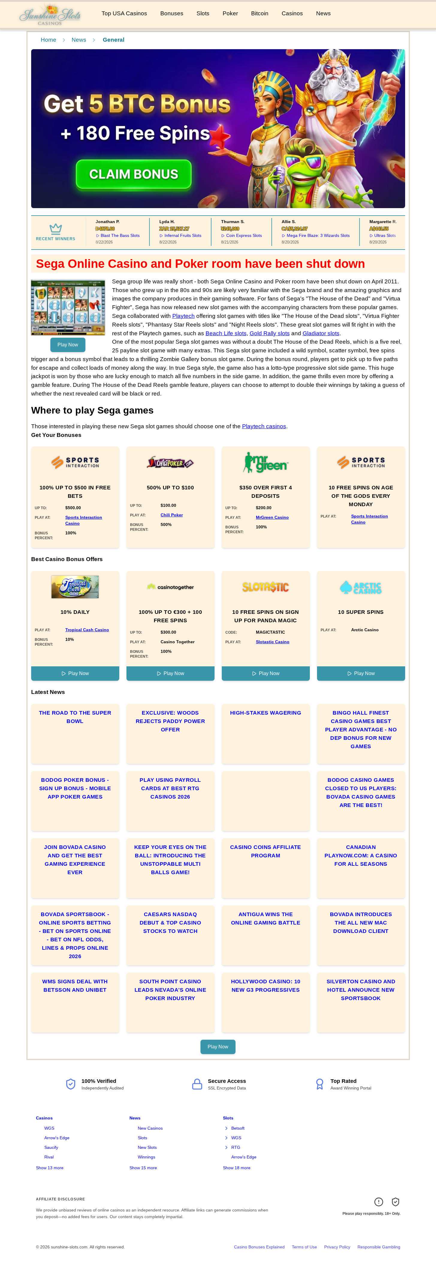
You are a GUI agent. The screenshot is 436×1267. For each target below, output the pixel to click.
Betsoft (238, 1128)
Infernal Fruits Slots (174, 235)
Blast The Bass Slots (111, 235)
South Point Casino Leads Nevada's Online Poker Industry (170, 990)
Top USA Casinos (124, 13)
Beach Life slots (226, 333)
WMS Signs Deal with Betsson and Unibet (75, 986)
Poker (230, 13)
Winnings (146, 1157)
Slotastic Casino (272, 641)
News (323, 13)
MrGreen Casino (272, 517)
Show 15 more (143, 1167)
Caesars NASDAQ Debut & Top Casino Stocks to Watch (170, 922)
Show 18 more (237, 1167)
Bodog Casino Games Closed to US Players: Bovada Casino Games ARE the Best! (360, 792)
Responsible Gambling (378, 1247)
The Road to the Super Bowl (75, 717)
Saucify (51, 1147)
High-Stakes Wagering (265, 713)
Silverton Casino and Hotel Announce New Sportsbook (361, 990)
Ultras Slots (376, 235)
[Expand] (226, 1128)
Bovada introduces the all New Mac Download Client (361, 922)
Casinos (292, 13)
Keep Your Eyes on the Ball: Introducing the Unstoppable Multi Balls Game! (170, 859)
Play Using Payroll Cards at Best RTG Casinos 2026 (170, 788)
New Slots (147, 1147)
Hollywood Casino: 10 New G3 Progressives (266, 986)
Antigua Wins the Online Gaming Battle (265, 918)
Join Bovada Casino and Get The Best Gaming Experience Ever (75, 859)
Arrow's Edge (57, 1137)
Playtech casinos (264, 426)
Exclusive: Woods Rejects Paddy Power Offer (170, 721)
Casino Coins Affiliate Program (265, 851)
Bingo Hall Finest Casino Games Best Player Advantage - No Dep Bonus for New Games (361, 729)
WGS (49, 1128)
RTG (235, 1147)
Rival (49, 1157)
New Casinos (150, 1128)
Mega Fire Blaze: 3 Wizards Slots (309, 235)
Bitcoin (259, 13)
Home (48, 40)
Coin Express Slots (235, 235)
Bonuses (171, 13)
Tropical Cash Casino (87, 629)
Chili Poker (172, 514)
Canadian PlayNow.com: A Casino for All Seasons (361, 855)
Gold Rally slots (270, 333)
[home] (50, 23)
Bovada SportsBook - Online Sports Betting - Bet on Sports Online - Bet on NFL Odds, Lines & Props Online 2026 (75, 935)
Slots (203, 13)
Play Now (68, 344)
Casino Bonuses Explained (259, 1247)
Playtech (183, 316)
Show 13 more (50, 1167)
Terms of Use (304, 1247)
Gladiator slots (321, 333)
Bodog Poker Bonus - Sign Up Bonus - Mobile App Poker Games (75, 788)
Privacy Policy (337, 1247)
